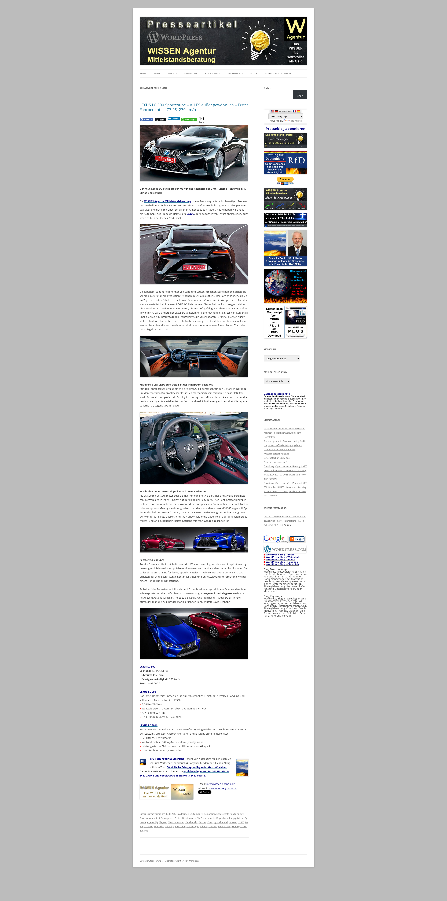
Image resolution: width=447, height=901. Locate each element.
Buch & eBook (213, 73)
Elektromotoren (176, 822)
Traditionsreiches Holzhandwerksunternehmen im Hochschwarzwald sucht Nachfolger (284, 432)
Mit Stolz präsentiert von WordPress (181, 860)
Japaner (233, 822)
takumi (203, 826)
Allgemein (184, 813)
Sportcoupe (179, 826)
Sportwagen (192, 826)
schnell (168, 826)
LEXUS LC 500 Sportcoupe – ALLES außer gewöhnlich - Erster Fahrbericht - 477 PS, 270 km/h (285, 520)
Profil (157, 73)
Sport (142, 818)
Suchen (267, 88)
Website (172, 73)
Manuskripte (235, 73)
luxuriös (148, 826)
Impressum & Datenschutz (280, 73)
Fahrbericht (191, 822)
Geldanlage (209, 813)
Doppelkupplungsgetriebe (229, 818)
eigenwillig (152, 822)
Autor (253, 73)
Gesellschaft (222, 813)
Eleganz (163, 822)
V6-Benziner (224, 826)
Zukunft (144, 830)
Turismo (212, 826)
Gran (209, 822)
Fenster (202, 822)
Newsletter (190, 73)
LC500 (241, 822)
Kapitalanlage (237, 813)
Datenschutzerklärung (150, 860)
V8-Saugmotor (239, 826)
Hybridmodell (221, 822)
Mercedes (159, 826)
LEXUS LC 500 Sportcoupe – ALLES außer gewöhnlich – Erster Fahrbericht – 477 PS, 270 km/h (194, 107)
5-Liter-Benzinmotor (185, 818)
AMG (199, 818)
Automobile (196, 813)
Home (143, 73)
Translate (296, 120)
